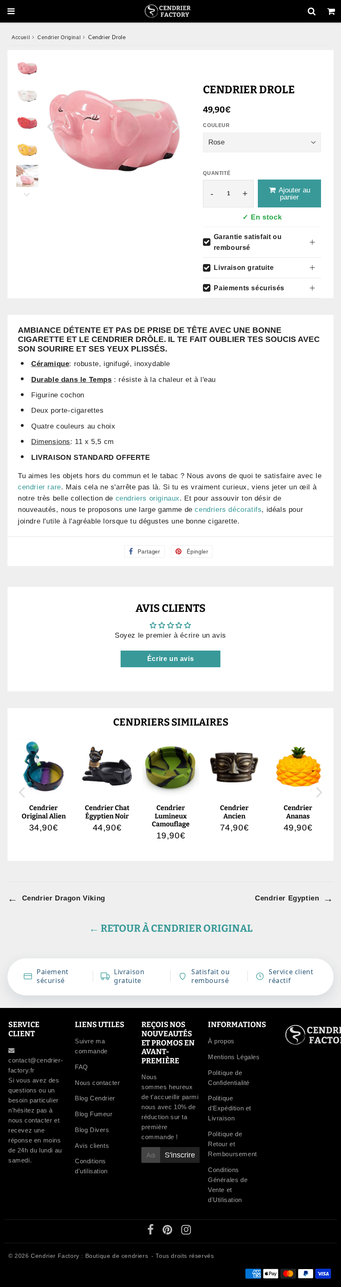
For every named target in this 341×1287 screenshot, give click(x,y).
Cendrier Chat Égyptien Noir (107, 812)
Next (176, 126)
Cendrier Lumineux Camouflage (171, 816)
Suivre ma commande (91, 1046)
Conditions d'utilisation (91, 1166)
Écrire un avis (170, 658)
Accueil (21, 37)
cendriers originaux (148, 498)
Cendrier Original (59, 37)
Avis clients (92, 1145)
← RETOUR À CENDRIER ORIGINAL (170, 928)
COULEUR (216, 125)
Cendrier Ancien (234, 812)
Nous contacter (97, 1082)
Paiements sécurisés (249, 288)
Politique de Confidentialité (229, 1077)
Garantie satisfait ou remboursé (248, 242)
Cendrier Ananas (298, 812)
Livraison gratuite (244, 267)
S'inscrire (180, 1155)
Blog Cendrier (95, 1098)
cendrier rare (39, 487)
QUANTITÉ (216, 173)
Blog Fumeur (94, 1113)
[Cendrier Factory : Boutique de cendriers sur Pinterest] (168, 1231)
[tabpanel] (27, 67)
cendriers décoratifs (228, 510)
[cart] (331, 11)
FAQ (81, 1066)
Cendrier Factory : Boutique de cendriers (89, 1255)
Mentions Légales (234, 1056)
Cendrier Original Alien (44, 812)
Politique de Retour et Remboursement (232, 1143)
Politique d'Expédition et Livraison (229, 1108)
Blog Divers (92, 1129)
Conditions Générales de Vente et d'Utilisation (227, 1184)
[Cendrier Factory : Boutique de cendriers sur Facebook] (151, 1231)
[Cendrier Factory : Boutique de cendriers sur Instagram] (186, 1231)
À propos (221, 1041)
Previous (51, 126)
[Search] (311, 11)
